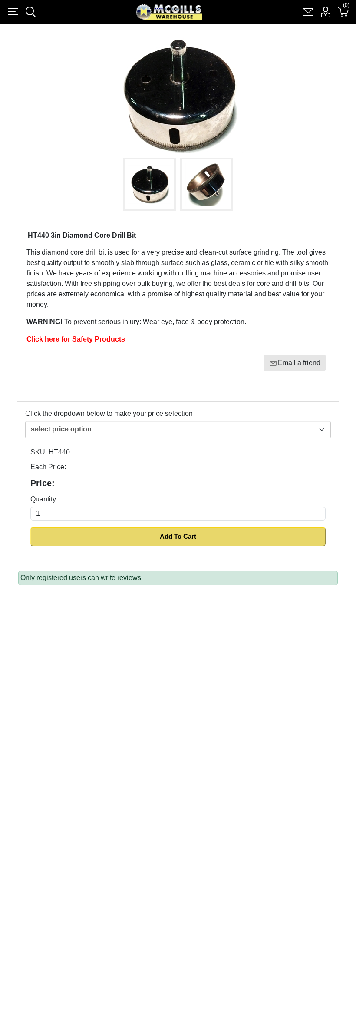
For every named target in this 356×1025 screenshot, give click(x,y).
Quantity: (44, 499)
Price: (42, 483)
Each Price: (48, 467)
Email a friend (299, 362)
